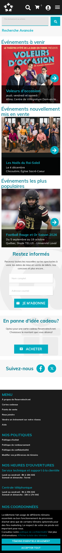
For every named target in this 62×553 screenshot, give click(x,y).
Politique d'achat (10, 440)
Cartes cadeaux (10, 404)
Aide (4, 424)
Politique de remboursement (16, 445)
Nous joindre (8, 414)
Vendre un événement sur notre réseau (21, 419)
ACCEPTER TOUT (31, 548)
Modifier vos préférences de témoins (20, 455)
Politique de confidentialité (15, 450)
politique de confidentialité (33, 531)
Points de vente (9, 409)
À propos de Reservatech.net (16, 399)
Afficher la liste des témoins (32, 535)
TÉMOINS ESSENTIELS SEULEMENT (31, 541)
